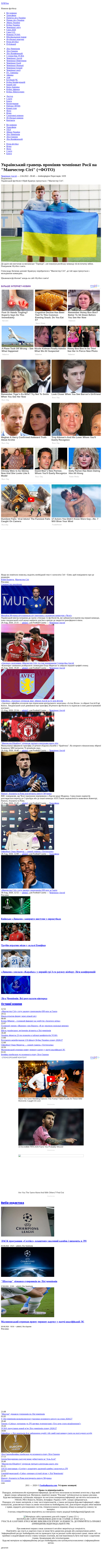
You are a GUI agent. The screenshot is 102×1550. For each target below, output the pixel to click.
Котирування (12, 103)
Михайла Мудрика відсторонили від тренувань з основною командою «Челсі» (36, 615)
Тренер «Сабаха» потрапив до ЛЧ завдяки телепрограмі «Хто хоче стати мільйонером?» (41, 1423)
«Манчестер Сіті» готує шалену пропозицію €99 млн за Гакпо (29, 890)
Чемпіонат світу (13, 27)
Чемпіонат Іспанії (14, 68)
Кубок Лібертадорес (15, 92)
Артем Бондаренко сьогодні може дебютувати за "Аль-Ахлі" (28, 1459)
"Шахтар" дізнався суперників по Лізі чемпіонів (29, 1281)
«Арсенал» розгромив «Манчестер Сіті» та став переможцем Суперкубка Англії (37, 663)
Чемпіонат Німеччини (16, 61)
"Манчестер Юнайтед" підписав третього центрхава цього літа (29, 743)
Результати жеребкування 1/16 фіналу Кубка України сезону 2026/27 (32, 1040)
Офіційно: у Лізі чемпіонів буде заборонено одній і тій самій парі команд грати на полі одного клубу (46, 1433)
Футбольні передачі (15, 39)
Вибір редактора (12, 1203)
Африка (9, 75)
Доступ (9, 96)
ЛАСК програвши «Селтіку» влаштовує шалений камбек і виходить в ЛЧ (43, 1241)
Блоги (9, 101)
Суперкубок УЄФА (15, 56)
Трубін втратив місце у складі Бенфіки (23, 945)
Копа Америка (13, 87)
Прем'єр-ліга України (16, 18)
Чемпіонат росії (13, 70)
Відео (8, 113)
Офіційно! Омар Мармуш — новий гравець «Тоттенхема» (27, 851)
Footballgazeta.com (48, 1485)
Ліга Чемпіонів (13, 49)
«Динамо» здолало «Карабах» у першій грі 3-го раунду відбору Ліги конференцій (48, 971)
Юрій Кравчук (7, 579)
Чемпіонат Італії (13, 63)
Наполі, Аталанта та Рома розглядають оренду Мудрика (26, 793)
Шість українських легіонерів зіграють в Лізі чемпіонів (26, 1030)
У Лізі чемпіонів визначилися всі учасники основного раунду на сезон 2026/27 (36, 1419)
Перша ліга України (15, 20)
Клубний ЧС (12, 80)
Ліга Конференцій (14, 53)
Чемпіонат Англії (14, 58)
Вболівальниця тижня (16, 37)
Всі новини (11, 13)
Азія (8, 77)
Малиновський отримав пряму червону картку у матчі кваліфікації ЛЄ (33, 1050)
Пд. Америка (12, 72)
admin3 (25, 623)
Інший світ (11, 84)
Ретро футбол (12, 42)
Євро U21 (10, 32)
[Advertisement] (21, 1370)
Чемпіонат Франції (15, 65)
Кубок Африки (13, 89)
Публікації (11, 44)
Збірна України (13, 22)
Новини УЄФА (13, 34)
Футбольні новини (14, 118)
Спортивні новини (15, 115)
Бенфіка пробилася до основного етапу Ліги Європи (25, 1054)
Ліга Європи (12, 51)
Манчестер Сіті (22, 579)
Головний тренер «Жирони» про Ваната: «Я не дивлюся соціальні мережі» (35, 1026)
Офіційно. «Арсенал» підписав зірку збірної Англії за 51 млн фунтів (32, 701)
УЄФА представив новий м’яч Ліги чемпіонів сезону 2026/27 (29, 1428)
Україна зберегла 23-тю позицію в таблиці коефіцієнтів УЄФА (29, 1035)
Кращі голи (11, 108)
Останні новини (11, 1004)
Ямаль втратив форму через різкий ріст (19, 1016)
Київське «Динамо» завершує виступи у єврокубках (31, 918)
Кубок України (13, 25)
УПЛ (8, 129)
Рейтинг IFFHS (13, 106)
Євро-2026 (11, 30)
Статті (9, 99)
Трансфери (11, 15)
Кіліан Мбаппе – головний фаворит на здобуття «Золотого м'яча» (30, 1021)
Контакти (10, 120)
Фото (8, 111)
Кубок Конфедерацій (15, 82)
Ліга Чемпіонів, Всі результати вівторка (24, 998)
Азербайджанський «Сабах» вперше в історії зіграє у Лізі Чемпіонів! (32, 1473)
